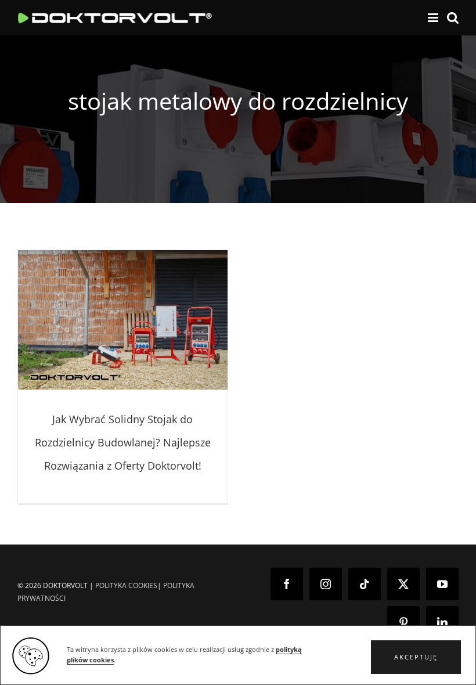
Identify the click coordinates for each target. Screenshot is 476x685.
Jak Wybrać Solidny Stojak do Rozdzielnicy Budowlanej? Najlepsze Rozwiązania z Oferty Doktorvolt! (123, 442)
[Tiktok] (364, 584)
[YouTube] (442, 584)
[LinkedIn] (442, 622)
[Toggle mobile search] (453, 18)
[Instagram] (325, 584)
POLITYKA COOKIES (126, 585)
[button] (416, 657)
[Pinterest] (403, 622)
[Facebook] (287, 584)
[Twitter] (403, 584)
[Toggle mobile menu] (434, 18)
